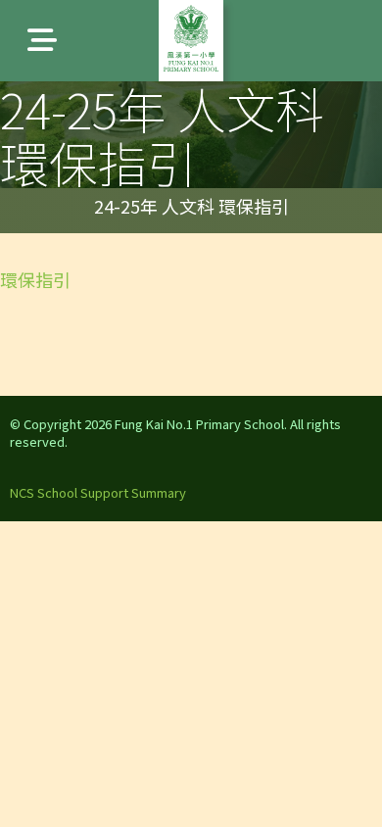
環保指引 (35, 279)
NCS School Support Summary (98, 492)
